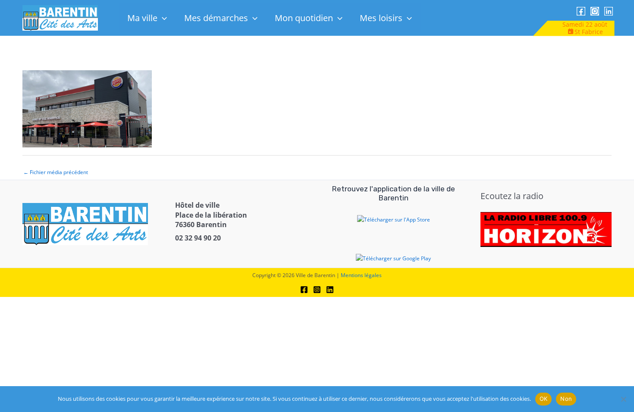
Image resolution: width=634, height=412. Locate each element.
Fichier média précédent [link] (55, 172)
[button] (162, 17)
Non (566, 398)
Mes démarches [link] (216, 18)
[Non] (623, 399)
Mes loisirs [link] (381, 18)
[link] (60, 17)
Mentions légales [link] (361, 275)
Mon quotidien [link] (304, 18)
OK (544, 398)
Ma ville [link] (142, 18)
